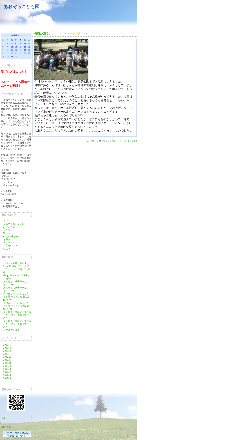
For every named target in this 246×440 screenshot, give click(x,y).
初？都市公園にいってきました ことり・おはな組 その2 (17, 314)
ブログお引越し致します (16, 263)
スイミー (8, 221)
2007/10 (16, 35)
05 (25, 43)
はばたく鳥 (9, 227)
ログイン (6, 426)
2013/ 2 (7, 351)
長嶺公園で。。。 (45, 33)
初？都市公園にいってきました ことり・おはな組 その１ (17, 323)
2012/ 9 (7, 366)
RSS (4, 418)
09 (12, 46)
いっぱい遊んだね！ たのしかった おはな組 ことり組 (16, 269)
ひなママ (8, 248)
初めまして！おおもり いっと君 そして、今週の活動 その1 (16, 305)
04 (20, 43)
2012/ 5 (7, 378)
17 (16, 50)
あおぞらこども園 (21, 6)
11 (20, 46)
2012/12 (7, 356)
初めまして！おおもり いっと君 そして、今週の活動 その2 (16, 296)
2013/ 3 (7, 347)
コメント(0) (109, 141)
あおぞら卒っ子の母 (13, 224)
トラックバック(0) (126, 141)
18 (20, 50)
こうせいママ (10, 245)
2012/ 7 (7, 372)
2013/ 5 (7, 344)
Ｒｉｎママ (9, 242)
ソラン (6, 230)
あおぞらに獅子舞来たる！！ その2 (15, 283)
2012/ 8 (7, 369)
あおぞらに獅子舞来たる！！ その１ (15, 289)
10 (16, 46)
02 (12, 43)
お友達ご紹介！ (11, 330)
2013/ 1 (7, 354)
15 (7, 50)
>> (21, 35)
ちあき (6, 239)
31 (16, 56)
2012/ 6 (7, 375)
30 (12, 56)
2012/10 (7, 363)
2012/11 (7, 360)
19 (25, 50)
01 (7, 43)
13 (29, 46)
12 (25, 46)
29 (7, 56)
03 (16, 43)
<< (12, 35)
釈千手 (6, 233)
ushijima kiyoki (11, 236)
